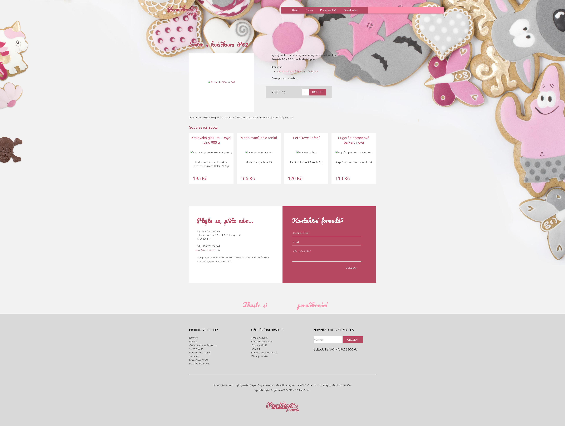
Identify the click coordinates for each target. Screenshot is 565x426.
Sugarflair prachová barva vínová (353, 158)
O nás (295, 10)
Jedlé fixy (194, 356)
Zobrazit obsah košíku (395, 10)
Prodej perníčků (328, 10)
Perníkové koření (306, 158)
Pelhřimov (304, 390)
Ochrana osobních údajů (264, 352)
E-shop (309, 10)
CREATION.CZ (290, 390)
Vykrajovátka (196, 348)
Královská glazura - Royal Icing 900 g (211, 158)
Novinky (193, 337)
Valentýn (313, 71)
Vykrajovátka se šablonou (291, 71)
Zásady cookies (259, 356)
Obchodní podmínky (261, 341)
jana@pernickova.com (208, 250)
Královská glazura (198, 359)
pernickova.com (224, 385)
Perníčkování (350, 10)
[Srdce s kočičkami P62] (221, 82)
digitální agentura (273, 390)
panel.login (377, 10)
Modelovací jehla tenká (259, 158)
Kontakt (255, 348)
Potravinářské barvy (199, 352)
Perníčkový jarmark (199, 363)
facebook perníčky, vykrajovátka (316, 356)
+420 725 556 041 (210, 246)
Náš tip (193, 341)
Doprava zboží (259, 345)
